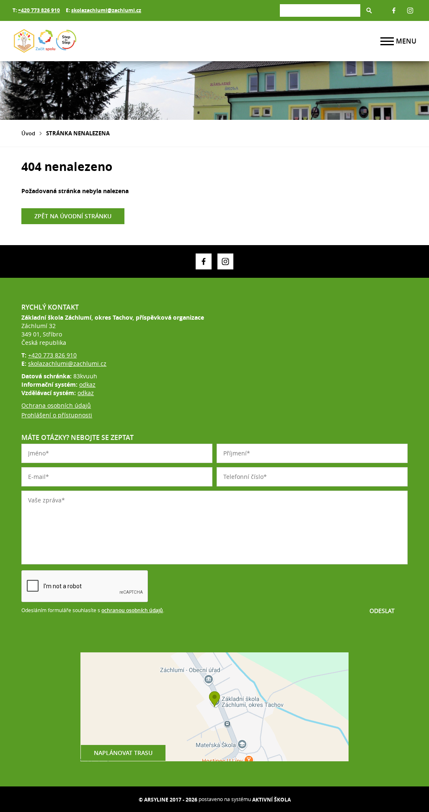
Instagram (410, 10)
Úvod (28, 133)
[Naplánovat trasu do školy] (214, 706)
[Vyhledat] (369, 10)
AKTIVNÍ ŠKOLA (271, 799)
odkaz (87, 384)
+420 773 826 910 (39, 10)
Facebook (394, 10)
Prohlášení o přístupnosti (56, 415)
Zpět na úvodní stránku (72, 216)
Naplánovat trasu (123, 753)
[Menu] (387, 41)
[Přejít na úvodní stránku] (63, 41)
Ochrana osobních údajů (56, 405)
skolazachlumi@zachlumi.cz (106, 10)
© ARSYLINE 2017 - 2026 (168, 799)
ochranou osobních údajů (132, 610)
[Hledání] (320, 10)
